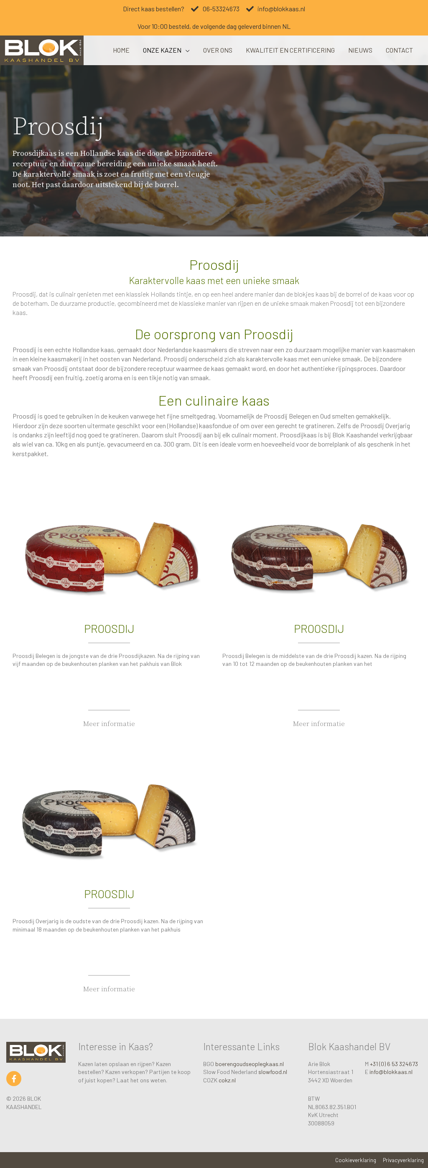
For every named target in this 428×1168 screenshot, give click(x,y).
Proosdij (109, 628)
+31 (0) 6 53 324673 (394, 1063)
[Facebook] (13, 1078)
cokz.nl (227, 1080)
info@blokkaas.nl (391, 1071)
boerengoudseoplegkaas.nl (249, 1063)
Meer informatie (109, 724)
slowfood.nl (272, 1071)
